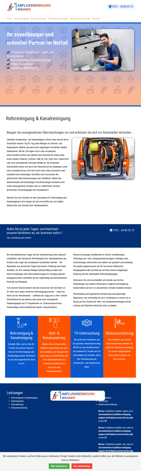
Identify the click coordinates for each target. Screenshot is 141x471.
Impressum (103, 401)
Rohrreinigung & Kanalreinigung (24, 397)
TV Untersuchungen (58, 19)
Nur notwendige (82, 466)
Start (9, 19)
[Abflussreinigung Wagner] (33, 6)
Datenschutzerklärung (107, 404)
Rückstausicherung (80, 19)
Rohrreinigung (21, 19)
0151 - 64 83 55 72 (122, 6)
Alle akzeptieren (59, 466)
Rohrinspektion (17, 401)
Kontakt (96, 19)
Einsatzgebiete (104, 397)
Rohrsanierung (38, 19)
